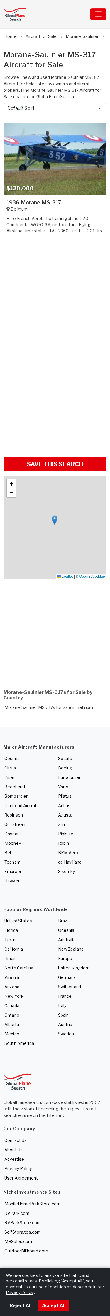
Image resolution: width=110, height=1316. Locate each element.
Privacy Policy (18, 1168)
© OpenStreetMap (90, 576)
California (13, 949)
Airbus (64, 805)
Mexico (11, 1033)
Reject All (20, 1305)
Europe (65, 958)
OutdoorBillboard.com (26, 1250)
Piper (9, 777)
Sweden (66, 1033)
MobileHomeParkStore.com (32, 1203)
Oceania (66, 930)
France (65, 996)
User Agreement (21, 1177)
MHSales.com (18, 1241)
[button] (54, 520)
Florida (11, 930)
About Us (13, 1149)
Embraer (12, 871)
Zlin (61, 824)
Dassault (13, 833)
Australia (67, 939)
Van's (63, 786)
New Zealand (71, 949)
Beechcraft (15, 786)
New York (13, 996)
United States (18, 920)
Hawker (12, 880)
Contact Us (15, 1140)
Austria (65, 1024)
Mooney (12, 843)
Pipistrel (66, 833)
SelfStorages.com (22, 1232)
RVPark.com (16, 1213)
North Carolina (18, 967)
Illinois (10, 958)
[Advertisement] (55, 395)
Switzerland (69, 986)
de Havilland (70, 861)
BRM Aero (68, 852)
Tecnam (12, 861)
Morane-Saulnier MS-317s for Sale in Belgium (48, 707)
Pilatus (65, 796)
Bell (8, 852)
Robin (63, 843)
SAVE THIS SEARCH (55, 464)
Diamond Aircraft (21, 805)
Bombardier (16, 796)
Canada (11, 1005)
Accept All (53, 1305)
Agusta (65, 814)
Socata (65, 758)
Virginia (11, 977)
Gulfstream (15, 824)
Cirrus (10, 767)
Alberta (11, 1024)
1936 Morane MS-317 (34, 202)
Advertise (14, 1159)
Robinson (13, 814)
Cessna (12, 758)
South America (19, 1043)
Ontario (11, 1014)
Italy (62, 1005)
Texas (10, 939)
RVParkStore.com (22, 1222)
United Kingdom (74, 967)
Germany (67, 977)
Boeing (65, 767)
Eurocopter (69, 777)
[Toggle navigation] (98, 14)
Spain (63, 1014)
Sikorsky (66, 871)
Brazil (63, 920)
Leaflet (67, 576)
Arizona (11, 986)
